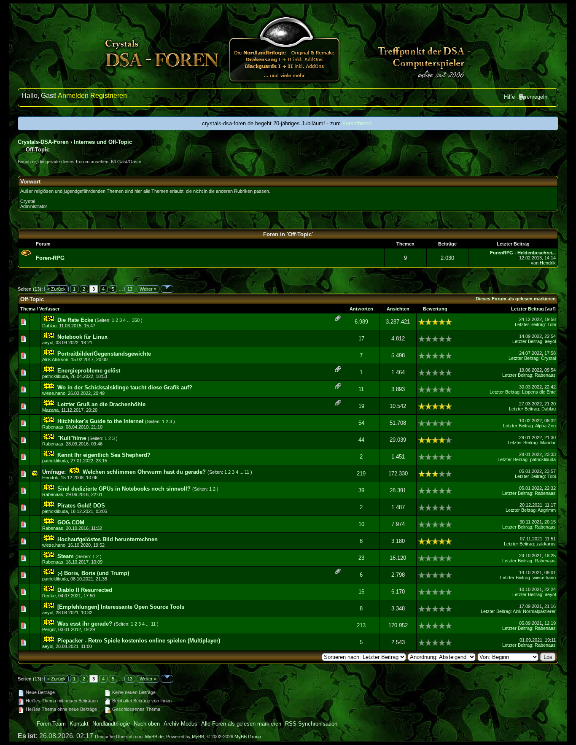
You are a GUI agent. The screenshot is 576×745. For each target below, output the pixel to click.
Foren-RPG (50, 258)
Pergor (49, 629)
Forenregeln (533, 97)
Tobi (551, 324)
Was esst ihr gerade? (84, 624)
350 (136, 320)
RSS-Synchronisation (311, 724)
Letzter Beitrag (527, 308)
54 (361, 423)
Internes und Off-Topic (103, 142)
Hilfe (509, 97)
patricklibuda (55, 376)
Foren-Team (51, 724)
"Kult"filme (71, 438)
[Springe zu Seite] (167, 289)
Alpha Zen (545, 425)
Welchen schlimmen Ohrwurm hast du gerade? (144, 472)
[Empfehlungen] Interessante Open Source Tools (120, 607)
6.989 (361, 322)
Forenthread (356, 123)
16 (361, 591)
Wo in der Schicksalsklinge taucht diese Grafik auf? (124, 387)
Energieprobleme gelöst (88, 370)
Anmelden (73, 95)
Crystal (548, 358)
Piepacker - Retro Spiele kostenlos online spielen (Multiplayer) (138, 640)
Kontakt (79, 724)
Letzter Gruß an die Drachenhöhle (101, 404)
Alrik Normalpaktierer (534, 611)
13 (129, 289)
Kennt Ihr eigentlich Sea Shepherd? (104, 455)
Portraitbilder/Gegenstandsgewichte (104, 354)
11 (361, 389)
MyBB (198, 736)
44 (361, 440)
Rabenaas (545, 375)
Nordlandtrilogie (111, 724)
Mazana (50, 410)
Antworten (361, 308)
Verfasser (49, 308)
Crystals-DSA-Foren (43, 142)
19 (361, 406)
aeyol (47, 342)
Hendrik (548, 262)
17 (361, 338)
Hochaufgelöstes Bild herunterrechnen (107, 539)
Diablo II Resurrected (84, 590)
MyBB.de (154, 736)
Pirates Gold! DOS (81, 505)
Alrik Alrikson (55, 359)
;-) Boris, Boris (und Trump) (93, 573)
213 (361, 625)
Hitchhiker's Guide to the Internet (100, 421)
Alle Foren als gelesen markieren (241, 724)
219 (361, 473)
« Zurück (56, 289)
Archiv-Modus (180, 724)
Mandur (548, 442)
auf (550, 308)
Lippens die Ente (539, 391)
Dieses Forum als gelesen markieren (516, 298)
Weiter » (148, 289)
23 (361, 558)
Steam (65, 556)
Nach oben (147, 724)
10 (361, 524)
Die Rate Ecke (75, 320)
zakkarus (546, 543)
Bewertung (435, 308)
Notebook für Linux (82, 337)
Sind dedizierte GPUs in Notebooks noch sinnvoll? (124, 489)
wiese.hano (53, 393)
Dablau (49, 325)
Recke (49, 595)
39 (361, 490)
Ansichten (398, 308)
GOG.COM (70, 522)
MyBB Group (247, 736)
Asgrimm (547, 510)
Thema (27, 308)
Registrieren (108, 95)
